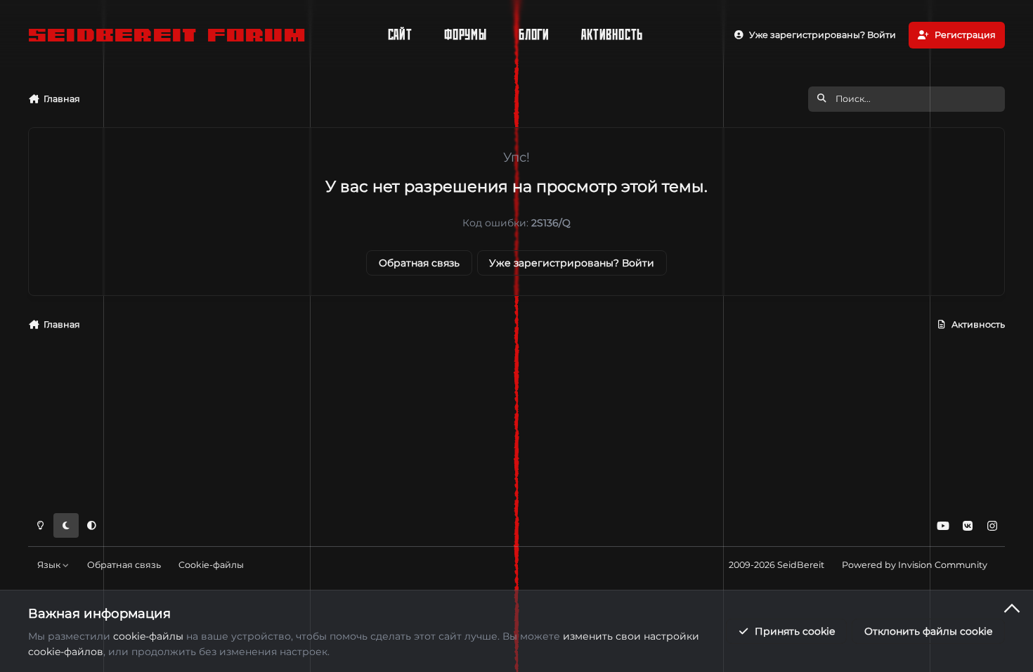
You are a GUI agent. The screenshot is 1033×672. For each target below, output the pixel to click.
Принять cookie (795, 631)
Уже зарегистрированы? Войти (571, 263)
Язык (50, 565)
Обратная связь (419, 263)
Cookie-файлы (211, 565)
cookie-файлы (148, 636)
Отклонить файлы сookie (928, 631)
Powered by (914, 565)
